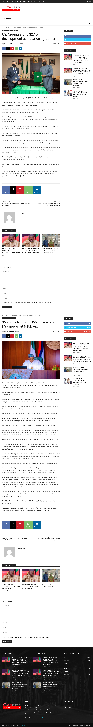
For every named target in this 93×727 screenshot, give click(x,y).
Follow (87, 40)
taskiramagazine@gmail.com (40, 718)
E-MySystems (24, 725)
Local (4, 246)
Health (44, 246)
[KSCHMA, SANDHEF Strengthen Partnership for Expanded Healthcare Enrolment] (51, 240)
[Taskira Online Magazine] (12, 8)
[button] (89, 23)
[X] (85, 1)
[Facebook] (80, 1)
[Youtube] (90, 1)
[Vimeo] (87, 1)
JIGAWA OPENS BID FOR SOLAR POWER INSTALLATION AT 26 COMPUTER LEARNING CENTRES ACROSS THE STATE (20, 673)
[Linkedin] (20, 48)
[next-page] (6, 260)
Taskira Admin (10, 43)
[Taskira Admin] (3, 44)
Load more (77, 102)
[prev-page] (3, 260)
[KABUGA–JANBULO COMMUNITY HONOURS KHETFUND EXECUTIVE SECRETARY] (68, 93)
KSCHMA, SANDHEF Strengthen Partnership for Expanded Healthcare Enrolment (50, 250)
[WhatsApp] (16, 48)
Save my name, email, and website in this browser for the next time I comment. (27, 302)
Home (3, 27)
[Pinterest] (12, 48)
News (9, 30)
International (14, 30)
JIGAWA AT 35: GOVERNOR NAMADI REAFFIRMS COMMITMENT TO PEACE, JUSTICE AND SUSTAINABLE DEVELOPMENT (11, 252)
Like (89, 36)
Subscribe (87, 43)
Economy (8, 27)
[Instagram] (82, 1)
